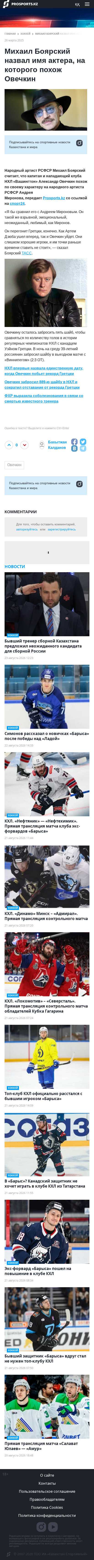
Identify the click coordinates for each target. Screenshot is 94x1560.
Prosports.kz (54, 198)
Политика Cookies (47, 1507)
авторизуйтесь (27, 529)
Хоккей (25, 33)
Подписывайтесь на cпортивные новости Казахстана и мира (39, 144)
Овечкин (14, 465)
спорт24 (17, 204)
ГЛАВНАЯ (10, 33)
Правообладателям (47, 1499)
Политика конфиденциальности (47, 1515)
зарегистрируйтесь (62, 529)
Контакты (47, 1483)
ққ (77, 4)
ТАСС (27, 253)
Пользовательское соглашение (47, 1491)
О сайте (47, 1475)
